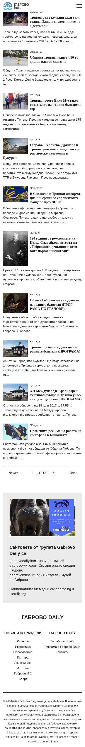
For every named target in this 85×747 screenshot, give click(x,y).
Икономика (23, 646)
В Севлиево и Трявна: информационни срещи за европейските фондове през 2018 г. (55, 198)
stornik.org (18, 594)
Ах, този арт (22, 662)
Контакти (62, 652)
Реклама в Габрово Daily (62, 646)
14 (53, 473)
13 (48, 473)
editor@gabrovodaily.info (38, 736)
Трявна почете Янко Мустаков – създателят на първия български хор (56, 105)
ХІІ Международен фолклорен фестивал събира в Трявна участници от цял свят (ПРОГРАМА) (56, 395)
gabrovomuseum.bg (25, 575)
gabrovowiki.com (23, 565)
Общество (36, 51)
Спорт (23, 679)
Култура (35, 94)
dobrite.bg (63, 589)
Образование (22, 652)
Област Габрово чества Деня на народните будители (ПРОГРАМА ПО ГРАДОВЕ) (55, 304)
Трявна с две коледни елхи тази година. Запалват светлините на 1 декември (55, 22)
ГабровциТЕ (23, 673)
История (35, 232)
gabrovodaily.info (23, 561)
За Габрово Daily (62, 641)
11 (40, 473)
